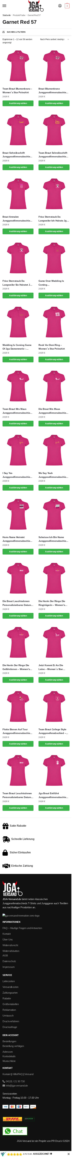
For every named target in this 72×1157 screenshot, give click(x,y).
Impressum (9, 966)
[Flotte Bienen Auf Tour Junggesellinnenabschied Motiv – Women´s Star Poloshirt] (18, 706)
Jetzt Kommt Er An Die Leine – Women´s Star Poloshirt (51, 667)
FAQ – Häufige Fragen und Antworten (22, 928)
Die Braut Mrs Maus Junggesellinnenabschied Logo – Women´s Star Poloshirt (53, 411)
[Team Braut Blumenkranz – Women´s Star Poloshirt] (18, 65)
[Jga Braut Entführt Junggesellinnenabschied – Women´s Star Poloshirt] (54, 770)
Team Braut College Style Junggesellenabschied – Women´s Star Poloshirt (52, 731)
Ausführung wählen (18, 103)
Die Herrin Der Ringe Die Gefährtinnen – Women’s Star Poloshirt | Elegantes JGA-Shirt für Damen (17, 667)
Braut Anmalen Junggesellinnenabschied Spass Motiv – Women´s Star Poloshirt (17, 218)
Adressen (8, 1051)
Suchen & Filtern (16, 32)
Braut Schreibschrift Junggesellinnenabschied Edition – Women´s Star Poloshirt (17, 155)
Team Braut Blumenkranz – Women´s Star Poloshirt (17, 90)
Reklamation (9, 1009)
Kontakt (7, 933)
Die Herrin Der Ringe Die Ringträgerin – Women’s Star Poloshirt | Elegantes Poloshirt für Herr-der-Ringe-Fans (53, 603)
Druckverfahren (11, 1021)
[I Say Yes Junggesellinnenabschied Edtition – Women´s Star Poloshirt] (18, 450)
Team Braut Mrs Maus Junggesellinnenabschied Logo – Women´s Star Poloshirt (17, 411)
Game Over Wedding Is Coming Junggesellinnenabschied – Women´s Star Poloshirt (54, 283)
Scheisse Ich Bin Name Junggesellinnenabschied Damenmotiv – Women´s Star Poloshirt (53, 539)
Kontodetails (9, 1056)
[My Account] (60, 6)
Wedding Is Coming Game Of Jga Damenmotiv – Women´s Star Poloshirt (17, 347)
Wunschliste (9, 1061)
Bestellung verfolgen (13, 1046)
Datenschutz (9, 961)
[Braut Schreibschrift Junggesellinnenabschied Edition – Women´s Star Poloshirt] (18, 130)
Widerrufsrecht (10, 945)
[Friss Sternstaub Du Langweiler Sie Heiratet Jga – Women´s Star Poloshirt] (18, 258)
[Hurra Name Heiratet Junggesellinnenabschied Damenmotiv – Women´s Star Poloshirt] (18, 514)
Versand (29, 1074)
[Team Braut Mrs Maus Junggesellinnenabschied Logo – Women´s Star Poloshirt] (18, 386)
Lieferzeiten (9, 981)
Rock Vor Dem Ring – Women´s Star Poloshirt (52, 347)
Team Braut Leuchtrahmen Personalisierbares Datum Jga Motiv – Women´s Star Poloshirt (17, 795)
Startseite (7, 15)
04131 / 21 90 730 (15, 1081)
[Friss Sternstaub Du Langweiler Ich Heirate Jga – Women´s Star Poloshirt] (54, 194)
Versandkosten (10, 987)
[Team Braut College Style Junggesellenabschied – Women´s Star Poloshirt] (54, 706)
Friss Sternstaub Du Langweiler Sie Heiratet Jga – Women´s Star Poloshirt (18, 283)
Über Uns (8, 939)
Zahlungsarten (10, 992)
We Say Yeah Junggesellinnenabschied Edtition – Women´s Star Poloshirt (53, 475)
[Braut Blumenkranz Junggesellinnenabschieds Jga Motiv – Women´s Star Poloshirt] (54, 65)
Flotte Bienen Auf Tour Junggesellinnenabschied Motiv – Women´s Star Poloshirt (17, 731)
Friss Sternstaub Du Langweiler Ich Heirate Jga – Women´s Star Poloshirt (53, 218)
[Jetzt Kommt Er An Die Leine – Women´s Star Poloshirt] (54, 642)
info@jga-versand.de (16, 1085)
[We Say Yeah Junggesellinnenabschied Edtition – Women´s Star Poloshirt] (54, 450)
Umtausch (8, 1015)
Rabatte (7, 998)
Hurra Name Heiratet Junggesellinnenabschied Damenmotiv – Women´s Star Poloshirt (17, 539)
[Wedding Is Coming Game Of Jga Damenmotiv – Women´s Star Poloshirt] (18, 322)
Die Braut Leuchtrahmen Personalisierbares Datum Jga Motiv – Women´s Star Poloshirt (17, 603)
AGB (5, 955)
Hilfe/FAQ (18, 1074)
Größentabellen (11, 1004)
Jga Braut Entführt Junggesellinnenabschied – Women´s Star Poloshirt (54, 795)
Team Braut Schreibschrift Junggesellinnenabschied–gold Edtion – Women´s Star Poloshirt (54, 155)
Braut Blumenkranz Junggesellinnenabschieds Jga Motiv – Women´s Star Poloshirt (54, 90)
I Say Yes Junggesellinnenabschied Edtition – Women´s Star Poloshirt (17, 475)
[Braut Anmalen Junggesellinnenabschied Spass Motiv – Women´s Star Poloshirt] (18, 194)
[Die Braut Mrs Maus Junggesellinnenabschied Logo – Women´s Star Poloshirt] (54, 386)
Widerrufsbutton (11, 950)
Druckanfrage (10, 1027)
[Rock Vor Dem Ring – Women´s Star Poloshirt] (54, 322)
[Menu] (8, 5)
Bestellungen (9, 1041)
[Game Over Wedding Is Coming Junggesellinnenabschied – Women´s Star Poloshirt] (54, 258)
